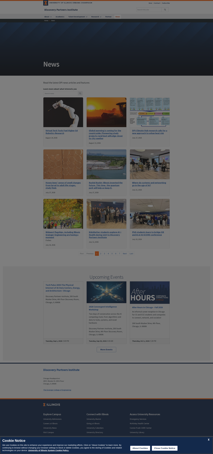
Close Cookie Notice (164, 448)
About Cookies (140, 448)
